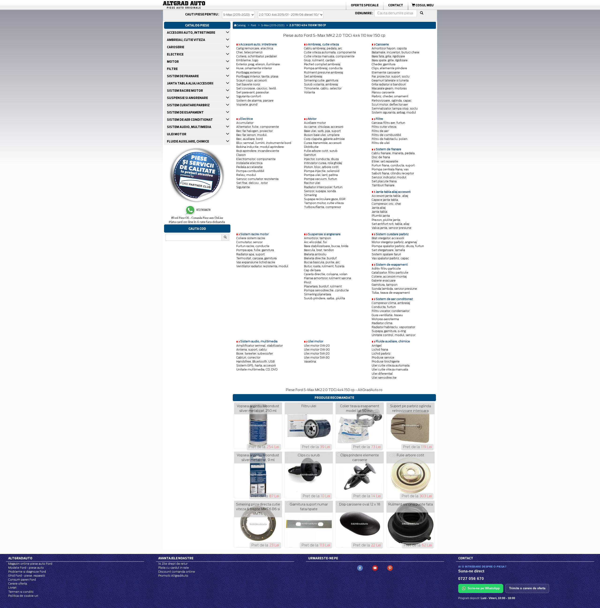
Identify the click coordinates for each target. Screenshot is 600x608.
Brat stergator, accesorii (388, 238)
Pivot (307, 282)
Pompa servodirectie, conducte (326, 290)
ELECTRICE (175, 54)
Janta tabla (379, 211)
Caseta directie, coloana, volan (325, 274)
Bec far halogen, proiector (254, 131)
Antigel (377, 345)
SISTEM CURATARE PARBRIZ (188, 105)
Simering (310, 195)
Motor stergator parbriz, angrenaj (394, 242)
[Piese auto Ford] (206, 5)
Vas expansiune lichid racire (255, 262)
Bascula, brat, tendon (319, 250)
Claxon (241, 155)
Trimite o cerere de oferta (527, 588)
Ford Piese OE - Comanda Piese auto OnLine (197, 218)
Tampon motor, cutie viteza (324, 203)
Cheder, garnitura (383, 64)
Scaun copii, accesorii (251, 80)
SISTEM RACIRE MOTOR (184, 90)
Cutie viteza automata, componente (330, 52)
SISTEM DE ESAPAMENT (185, 112)
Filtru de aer (380, 131)
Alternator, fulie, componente (257, 126)
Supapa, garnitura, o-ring (389, 331)
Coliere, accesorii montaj (389, 276)
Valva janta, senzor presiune (391, 228)
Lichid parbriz (381, 353)
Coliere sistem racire (250, 238)
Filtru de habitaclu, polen (389, 139)
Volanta (309, 92)
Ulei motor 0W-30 (317, 349)
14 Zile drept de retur (173, 563)
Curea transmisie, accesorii (322, 143)
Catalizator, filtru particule (390, 272)
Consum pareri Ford (22, 579)
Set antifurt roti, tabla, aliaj (390, 224)
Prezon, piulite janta (386, 220)
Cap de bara (312, 270)
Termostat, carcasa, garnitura (256, 258)
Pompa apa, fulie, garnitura (255, 250)
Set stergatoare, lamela (388, 250)
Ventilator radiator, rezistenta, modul (262, 266)
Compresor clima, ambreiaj (391, 303)
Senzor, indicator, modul (389, 177)
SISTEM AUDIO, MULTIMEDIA (188, 127)
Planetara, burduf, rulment (323, 286)
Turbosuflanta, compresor (322, 207)
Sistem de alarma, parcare (255, 100)
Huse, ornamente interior (254, 68)
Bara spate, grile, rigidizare (390, 60)
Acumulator (244, 123)
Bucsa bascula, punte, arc (322, 262)
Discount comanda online (176, 571)
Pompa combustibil (250, 171)
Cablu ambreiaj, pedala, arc (323, 48)
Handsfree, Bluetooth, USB (255, 361)
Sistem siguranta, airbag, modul (394, 112)
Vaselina (310, 361)
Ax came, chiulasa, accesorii (323, 126)
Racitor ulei (312, 183)
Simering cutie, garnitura (321, 80)
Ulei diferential (382, 373)
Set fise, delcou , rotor (252, 183)
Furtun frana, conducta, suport (393, 165)
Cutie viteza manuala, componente (329, 56)
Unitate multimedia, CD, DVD (257, 369)
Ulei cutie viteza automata (390, 365)
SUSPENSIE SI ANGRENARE (187, 98)
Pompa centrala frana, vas (390, 169)
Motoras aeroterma (385, 319)
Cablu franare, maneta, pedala (393, 153)
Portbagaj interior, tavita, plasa (257, 76)
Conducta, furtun (384, 307)
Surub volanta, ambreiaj (321, 84)
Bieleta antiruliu (315, 254)
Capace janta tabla (385, 199)
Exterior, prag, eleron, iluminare (258, 64)
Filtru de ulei (381, 143)
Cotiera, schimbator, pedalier (256, 56)
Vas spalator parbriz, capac (390, 258)
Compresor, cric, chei (386, 203)
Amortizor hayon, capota (389, 48)
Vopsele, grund (246, 104)
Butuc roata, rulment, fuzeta (324, 266)
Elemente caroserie (386, 72)
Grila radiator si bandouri (389, 84)
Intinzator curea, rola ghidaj (323, 163)
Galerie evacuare (384, 280)
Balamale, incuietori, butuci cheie (395, 52)
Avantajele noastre (175, 558)
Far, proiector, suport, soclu (390, 76)
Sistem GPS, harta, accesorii (256, 365)
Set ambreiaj (313, 76)
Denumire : (364, 13)
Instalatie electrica (249, 163)
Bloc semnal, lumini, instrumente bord (263, 143)
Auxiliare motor (315, 123)
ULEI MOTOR (176, 134)
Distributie (311, 147)
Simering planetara (317, 294)
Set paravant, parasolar (252, 92)
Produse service (383, 357)
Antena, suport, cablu (251, 349)
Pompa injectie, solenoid (321, 171)
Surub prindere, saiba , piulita (324, 298)
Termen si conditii (21, 591)
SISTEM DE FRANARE (182, 76)
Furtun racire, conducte (252, 246)
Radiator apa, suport (250, 254)
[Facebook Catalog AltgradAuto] (360, 567)
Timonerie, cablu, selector (322, 88)
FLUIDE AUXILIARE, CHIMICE (187, 141)
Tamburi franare (383, 185)
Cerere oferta (17, 583)
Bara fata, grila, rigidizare (388, 56)
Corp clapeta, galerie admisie (324, 139)
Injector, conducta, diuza (321, 159)
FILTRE (172, 69)
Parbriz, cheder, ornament (390, 96)
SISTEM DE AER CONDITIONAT (189, 119)
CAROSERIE (175, 47)
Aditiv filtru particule (386, 268)
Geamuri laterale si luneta (390, 80)
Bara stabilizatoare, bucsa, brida (326, 246)
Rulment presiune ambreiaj (323, 72)
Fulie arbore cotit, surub (321, 151)
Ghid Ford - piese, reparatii (26, 575)
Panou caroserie (383, 92)
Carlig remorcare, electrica (254, 48)
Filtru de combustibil (386, 135)
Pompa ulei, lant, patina (321, 175)
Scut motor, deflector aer (390, 104)
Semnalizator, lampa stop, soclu (395, 108)
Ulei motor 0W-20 (317, 345)
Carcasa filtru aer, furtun (388, 123)
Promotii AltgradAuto (173, 575)
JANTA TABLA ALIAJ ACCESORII (189, 83)
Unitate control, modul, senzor (393, 335)
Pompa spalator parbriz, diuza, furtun (398, 246)
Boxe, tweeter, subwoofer (254, 353)
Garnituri (310, 155)
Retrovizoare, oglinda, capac (392, 100)
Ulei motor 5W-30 (317, 357)
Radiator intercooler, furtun (323, 187)
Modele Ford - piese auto (26, 567)
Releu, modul (246, 175)
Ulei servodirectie (384, 377)
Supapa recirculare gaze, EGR (324, 199)
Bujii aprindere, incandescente (257, 151)
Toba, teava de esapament (391, 292)
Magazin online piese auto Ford (30, 563)
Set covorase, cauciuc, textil (256, 88)
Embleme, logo (247, 60)
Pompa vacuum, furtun (320, 179)
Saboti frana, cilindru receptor (393, 173)
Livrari (12, 587)
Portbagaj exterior (248, 72)
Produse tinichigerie (386, 361)
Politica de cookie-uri (23, 595)
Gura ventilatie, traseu (387, 315)
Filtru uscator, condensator (390, 311)
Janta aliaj (379, 207)
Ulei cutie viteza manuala (390, 369)
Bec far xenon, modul (251, 135)
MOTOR (172, 61)
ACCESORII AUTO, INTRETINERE (190, 32)
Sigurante (243, 187)
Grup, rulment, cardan (319, 60)
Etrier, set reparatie (385, 161)
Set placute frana (384, 181)
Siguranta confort (248, 96)
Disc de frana (381, 157)
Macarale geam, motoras (389, 88)
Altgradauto (20, 558)
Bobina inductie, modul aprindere (260, 147)
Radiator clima (382, 323)
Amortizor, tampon (317, 238)
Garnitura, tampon (385, 284)
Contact (395, 5)
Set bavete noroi (248, 84)
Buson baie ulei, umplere (322, 135)
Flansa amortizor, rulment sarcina (327, 278)
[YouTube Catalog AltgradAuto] (375, 567)
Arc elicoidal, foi (315, 242)
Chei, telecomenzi (249, 52)
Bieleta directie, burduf (320, 258)
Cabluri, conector (248, 357)
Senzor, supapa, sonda (320, 191)
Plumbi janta (381, 215)
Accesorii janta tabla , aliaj (390, 196)
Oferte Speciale (365, 5)
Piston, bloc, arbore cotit (321, 167)
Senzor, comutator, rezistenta (257, 179)
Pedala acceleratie (249, 167)
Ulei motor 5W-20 (317, 353)
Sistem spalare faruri (386, 254)
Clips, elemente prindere (389, 68)
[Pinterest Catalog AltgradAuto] (390, 567)
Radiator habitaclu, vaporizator (393, 327)
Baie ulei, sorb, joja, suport (322, 131)
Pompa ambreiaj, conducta (323, 68)
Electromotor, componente (256, 159)
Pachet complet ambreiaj (322, 64)
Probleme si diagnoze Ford (27, 571)
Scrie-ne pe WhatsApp (484, 588)
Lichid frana (380, 349)
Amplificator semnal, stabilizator (259, 345)
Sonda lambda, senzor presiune (394, 288)
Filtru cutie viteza (384, 126)
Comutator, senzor (249, 242)
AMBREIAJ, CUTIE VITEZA (185, 40)
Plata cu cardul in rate (173, 567)
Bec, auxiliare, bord (249, 139)
